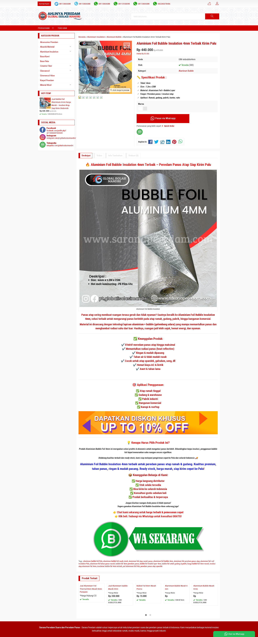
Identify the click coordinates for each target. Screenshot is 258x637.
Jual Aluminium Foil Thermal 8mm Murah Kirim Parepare (91, 614)
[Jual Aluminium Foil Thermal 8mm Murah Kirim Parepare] (91, 596)
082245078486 (164, 4)
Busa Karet (45, 56)
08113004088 (65, 4)
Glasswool (45, 71)
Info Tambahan (115, 155)
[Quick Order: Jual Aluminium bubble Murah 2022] (130, 606)
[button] (212, 16)
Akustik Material (47, 46)
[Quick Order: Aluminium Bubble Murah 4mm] (216, 606)
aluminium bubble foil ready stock (115, 561)
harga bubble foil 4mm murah (198, 564)
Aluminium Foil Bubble (190, 314)
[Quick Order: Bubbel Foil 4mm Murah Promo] (159, 606)
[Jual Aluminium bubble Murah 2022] (120, 596)
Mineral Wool (45, 85)
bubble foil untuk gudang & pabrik (174, 564)
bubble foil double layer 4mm (150, 564)
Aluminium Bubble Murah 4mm (203, 613)
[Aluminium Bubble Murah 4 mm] (176, 596)
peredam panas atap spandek (151, 566)
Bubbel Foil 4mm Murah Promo (146, 613)
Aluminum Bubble (186, 71)
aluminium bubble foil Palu (92, 561)
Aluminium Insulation (49, 51)
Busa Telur (44, 61)
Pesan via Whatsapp (165, 118)
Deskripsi (86, 155)
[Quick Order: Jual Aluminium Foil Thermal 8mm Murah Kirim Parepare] (102, 606)
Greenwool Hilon (47, 75)
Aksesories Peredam (49, 42)
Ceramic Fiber (46, 66)
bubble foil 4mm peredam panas (127, 564)
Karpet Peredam (47, 80)
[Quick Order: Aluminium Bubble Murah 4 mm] (187, 606)
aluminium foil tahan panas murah (102, 564)
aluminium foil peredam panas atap (187, 561)
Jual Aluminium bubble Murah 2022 (118, 613)
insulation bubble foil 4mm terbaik (109, 566)
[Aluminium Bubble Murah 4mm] (205, 596)
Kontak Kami (44, 4)
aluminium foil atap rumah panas (141, 561)
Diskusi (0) (134, 155)
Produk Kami (44, 28)
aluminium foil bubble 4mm (163, 561)
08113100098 (124, 4)
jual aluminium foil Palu (131, 566)
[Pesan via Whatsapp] (209, 4)
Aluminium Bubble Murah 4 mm (176, 613)
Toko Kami (62, 28)
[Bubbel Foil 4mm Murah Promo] (148, 596)
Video (99, 155)
